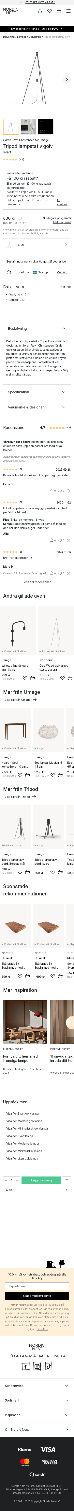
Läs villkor (42, 1329)
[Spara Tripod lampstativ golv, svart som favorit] (67, 1180)
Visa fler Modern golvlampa (24, 1121)
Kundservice (14, 1386)
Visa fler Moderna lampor (22, 1143)
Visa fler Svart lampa (19, 1136)
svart (9, 1190)
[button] (13, 159)
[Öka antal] (17, 1180)
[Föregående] (7, 79)
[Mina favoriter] (49, 11)
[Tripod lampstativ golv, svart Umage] (37, 79)
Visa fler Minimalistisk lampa (24, 1151)
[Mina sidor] (40, 11)
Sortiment (12, 1400)
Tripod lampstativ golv (57, 36)
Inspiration (12, 1415)
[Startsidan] (10, 11)
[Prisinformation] (20, 218)
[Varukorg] (59, 11)
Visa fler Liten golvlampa (22, 1158)
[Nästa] (67, 79)
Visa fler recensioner (37, 582)
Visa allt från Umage (18, 699)
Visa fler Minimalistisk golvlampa (27, 1128)
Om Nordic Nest (17, 1430)
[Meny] (68, 11)
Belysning (9, 36)
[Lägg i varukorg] (32, 678)
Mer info (62, 272)
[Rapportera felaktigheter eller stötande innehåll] (68, 491)
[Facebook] (25, 1366)
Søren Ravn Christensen (18, 140)
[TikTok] (48, 1366)
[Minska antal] (6, 1180)
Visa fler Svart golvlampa (22, 1113)
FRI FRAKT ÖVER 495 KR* (40, 2)
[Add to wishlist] (25, 678)
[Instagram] (37, 1366)
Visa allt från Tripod (17, 796)
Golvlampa (35, 36)
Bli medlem (62, 202)
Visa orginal (39, 573)
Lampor (21, 36)
